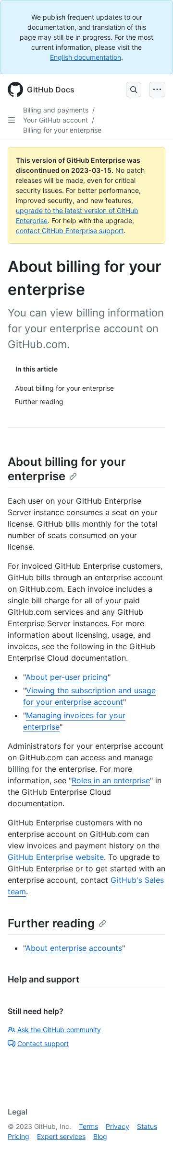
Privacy (117, 1126)
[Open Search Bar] (133, 89)
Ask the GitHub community (59, 1030)
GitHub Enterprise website (56, 857)
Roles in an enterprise (111, 780)
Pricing (18, 1136)
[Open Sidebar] (11, 120)
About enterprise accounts (73, 948)
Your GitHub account (55, 120)
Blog (100, 1136)
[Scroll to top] (151, 1151)
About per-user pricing (66, 677)
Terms (88, 1126)
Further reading (51, 923)
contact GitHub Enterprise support (70, 230)
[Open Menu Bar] (157, 89)
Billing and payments (55, 110)
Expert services (61, 1136)
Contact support (43, 1043)
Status (147, 1126)
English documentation (85, 57)
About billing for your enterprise (67, 469)
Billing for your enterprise (62, 130)
